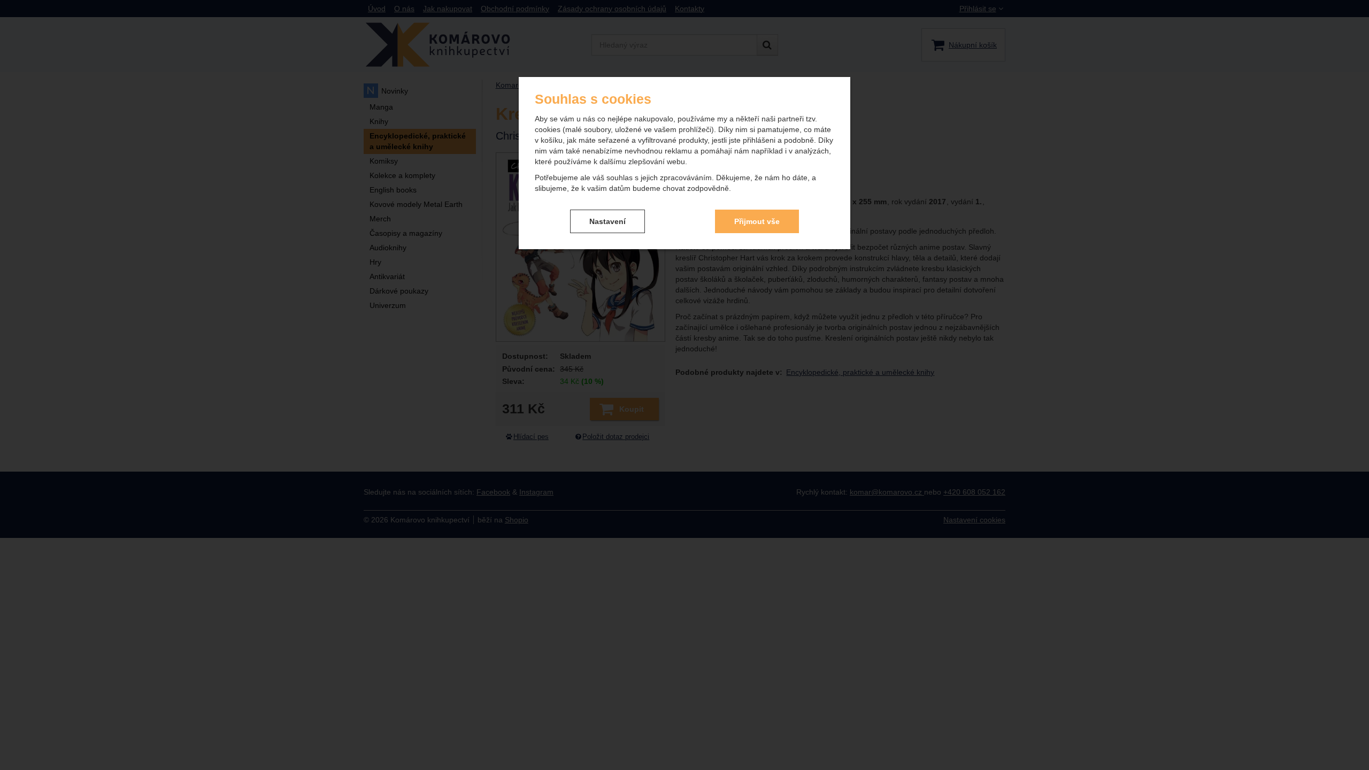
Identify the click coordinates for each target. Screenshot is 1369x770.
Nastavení (607, 221)
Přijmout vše (757, 221)
